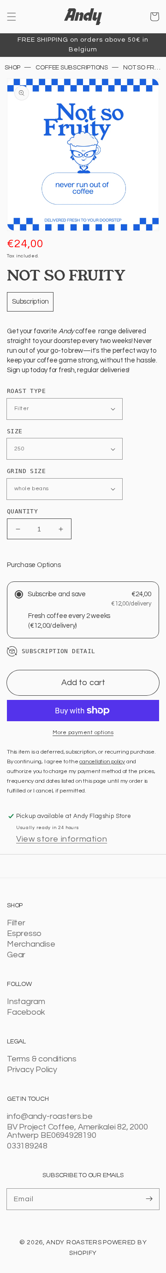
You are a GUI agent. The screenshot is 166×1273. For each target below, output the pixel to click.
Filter (16, 923)
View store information (61, 839)
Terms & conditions (42, 1059)
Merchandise (31, 944)
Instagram (26, 1002)
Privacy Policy (32, 1070)
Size (15, 431)
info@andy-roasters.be (49, 1116)
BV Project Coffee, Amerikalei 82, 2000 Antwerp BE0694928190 (77, 1131)
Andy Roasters (73, 1242)
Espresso (24, 934)
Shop (12, 67)
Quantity (22, 511)
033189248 (27, 1146)
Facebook (26, 1012)
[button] (11, 16)
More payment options (83, 733)
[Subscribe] (149, 1199)
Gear (16, 955)
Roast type (26, 390)
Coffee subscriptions (72, 67)
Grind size (26, 471)
